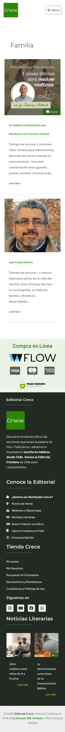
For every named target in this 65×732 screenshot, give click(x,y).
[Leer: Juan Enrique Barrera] (33, 225)
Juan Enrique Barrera (21, 262)
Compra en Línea (32, 345)
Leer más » (15, 182)
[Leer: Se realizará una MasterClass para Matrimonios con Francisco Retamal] (33, 86)
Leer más (22, 684)
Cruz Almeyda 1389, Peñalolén (26, 718)
